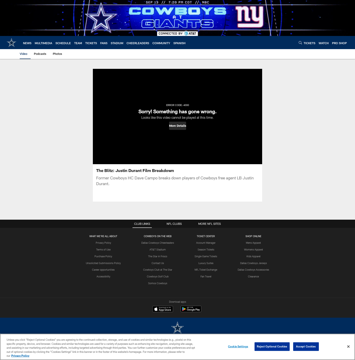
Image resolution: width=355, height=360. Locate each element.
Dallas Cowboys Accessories (253, 269)
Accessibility (103, 276)
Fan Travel (206, 276)
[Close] (348, 346)
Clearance (253, 276)
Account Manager (206, 242)
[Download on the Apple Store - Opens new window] (162, 309)
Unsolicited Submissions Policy (103, 263)
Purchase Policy (103, 256)
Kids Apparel (253, 256)
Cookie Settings (238, 346)
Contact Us (158, 263)
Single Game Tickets (206, 256)
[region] (177, 347)
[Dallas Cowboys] (177, 328)
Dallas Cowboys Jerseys (253, 263)
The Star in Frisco (157, 256)
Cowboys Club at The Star (157, 269)
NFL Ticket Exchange (206, 269)
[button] (177, 126)
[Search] (300, 42)
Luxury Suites (205, 263)
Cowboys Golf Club (158, 276)
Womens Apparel (253, 249)
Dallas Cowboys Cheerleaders (157, 242)
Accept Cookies (306, 346)
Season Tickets (206, 249)
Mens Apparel (253, 242)
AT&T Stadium (158, 249)
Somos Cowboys (157, 283)
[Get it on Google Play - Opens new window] (191, 311)
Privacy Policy (103, 242)
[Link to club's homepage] (11, 42)
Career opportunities (103, 269)
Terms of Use (103, 249)
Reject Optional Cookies (272, 346)
